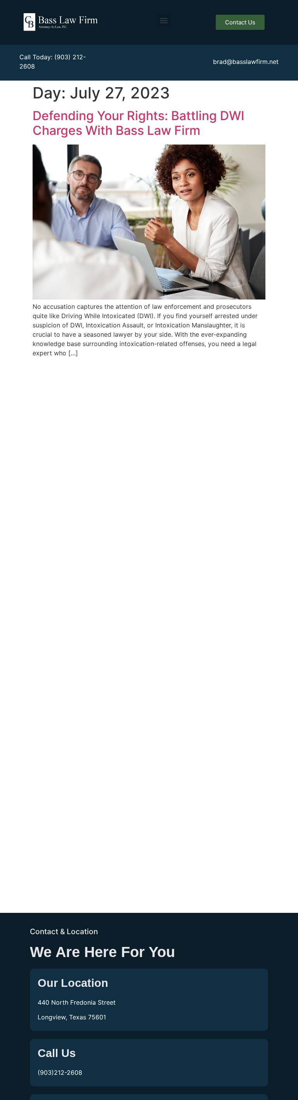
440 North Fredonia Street (77, 1002)
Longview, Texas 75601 (72, 1017)
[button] (164, 20)
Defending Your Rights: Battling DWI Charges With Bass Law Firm (138, 123)
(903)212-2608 (60, 1072)
